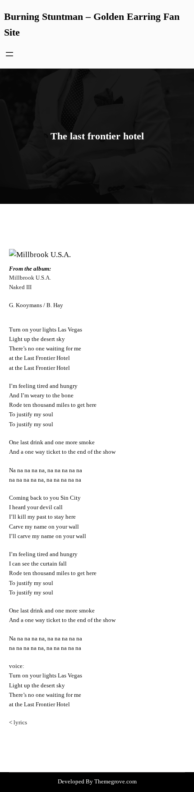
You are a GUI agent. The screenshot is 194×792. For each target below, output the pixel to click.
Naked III (20, 287)
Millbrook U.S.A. (30, 278)
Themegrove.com (115, 781)
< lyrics (18, 722)
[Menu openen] (9, 54)
